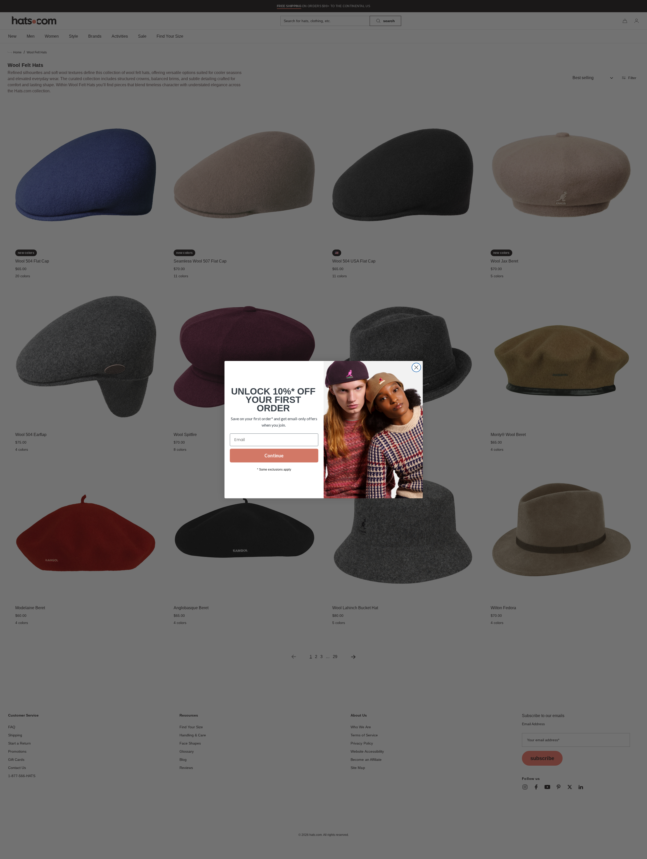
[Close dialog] (416, 367)
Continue (273, 455)
